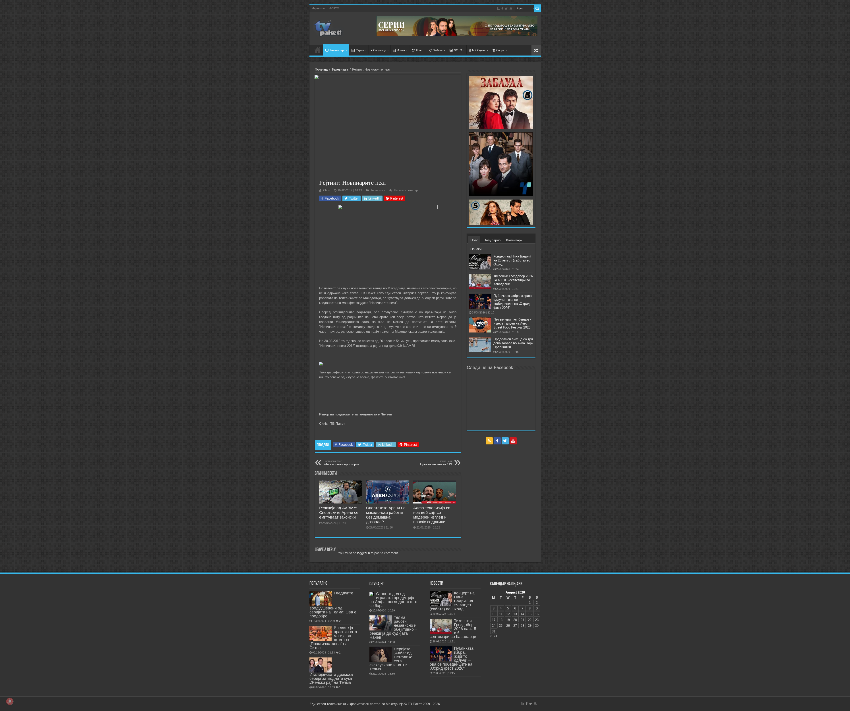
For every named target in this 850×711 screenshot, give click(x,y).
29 (529, 625)
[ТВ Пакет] (328, 27)
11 (500, 614)
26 (508, 625)
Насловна (317, 49)
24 (493, 625)
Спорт (500, 50)
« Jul (493, 636)
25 (500, 625)
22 (529, 620)
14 (522, 614)
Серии (360, 50)
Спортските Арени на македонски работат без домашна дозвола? (386, 515)
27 (515, 625)
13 (515, 614)
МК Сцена (478, 50)
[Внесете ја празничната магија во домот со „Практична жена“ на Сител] (320, 633)
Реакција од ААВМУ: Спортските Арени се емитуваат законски (338, 512)
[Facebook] (502, 8)
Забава (437, 50)
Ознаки (475, 249)
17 (493, 620)
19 (508, 620)
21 (522, 620)
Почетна (321, 69)
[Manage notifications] (9, 701)
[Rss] (498, 8)
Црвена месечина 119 (436, 463)
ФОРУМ (334, 8)
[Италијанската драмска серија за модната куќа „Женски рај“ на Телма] (320, 665)
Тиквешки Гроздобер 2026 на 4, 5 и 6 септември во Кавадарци (513, 280)
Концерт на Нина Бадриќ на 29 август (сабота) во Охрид (512, 260)
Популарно (492, 240)
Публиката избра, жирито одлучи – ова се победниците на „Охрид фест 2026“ (512, 301)
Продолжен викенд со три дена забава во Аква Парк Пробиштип (513, 343)
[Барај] (537, 8)
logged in (363, 553)
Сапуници (379, 50)
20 (515, 620)
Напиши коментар (406, 190)
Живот (420, 50)
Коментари (514, 240)
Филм (401, 50)
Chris (326, 190)
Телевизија (337, 50)
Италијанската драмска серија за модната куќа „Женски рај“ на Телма (331, 678)
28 (522, 625)
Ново (474, 240)
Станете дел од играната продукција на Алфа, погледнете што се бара (393, 600)
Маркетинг (318, 8)
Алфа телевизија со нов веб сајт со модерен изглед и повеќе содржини (431, 515)
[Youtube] (511, 8)
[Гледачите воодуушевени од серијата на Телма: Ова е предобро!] (320, 598)
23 (537, 620)
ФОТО (458, 50)
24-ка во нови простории (341, 463)
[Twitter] (506, 8)
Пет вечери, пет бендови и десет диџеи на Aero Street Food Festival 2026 (512, 323)
